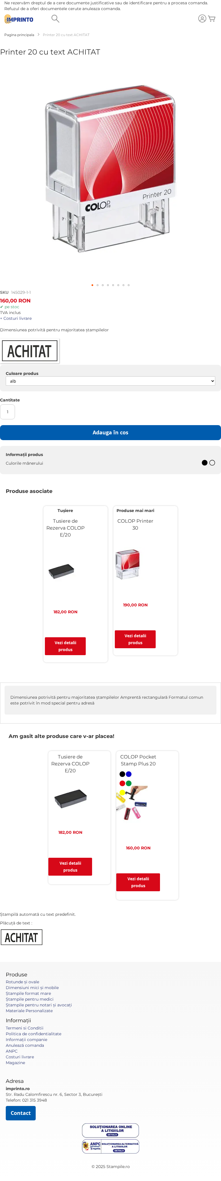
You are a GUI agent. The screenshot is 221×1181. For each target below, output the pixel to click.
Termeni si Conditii (24, 1028)
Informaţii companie (26, 1039)
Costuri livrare (20, 1056)
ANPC (12, 1051)
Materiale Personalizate (29, 1010)
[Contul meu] (202, 19)
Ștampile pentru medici (30, 999)
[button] (92, 285)
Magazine (15, 1062)
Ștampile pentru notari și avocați (39, 1005)
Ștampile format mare (28, 993)
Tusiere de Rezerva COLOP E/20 (65, 528)
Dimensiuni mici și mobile (32, 987)
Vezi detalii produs (65, 646)
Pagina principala (19, 35)
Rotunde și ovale (22, 981)
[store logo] (18, 19)
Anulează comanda (25, 1045)
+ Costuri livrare (16, 318)
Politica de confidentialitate (33, 1033)
